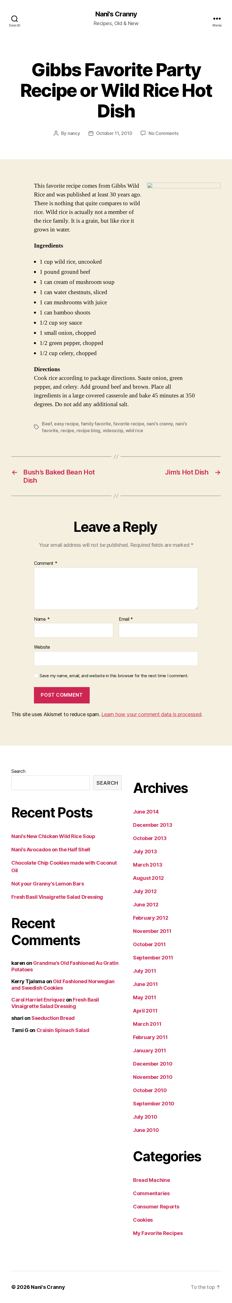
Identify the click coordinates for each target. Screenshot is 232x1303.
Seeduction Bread (53, 1018)
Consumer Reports (156, 1207)
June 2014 (146, 812)
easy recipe (66, 424)
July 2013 (145, 851)
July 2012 (145, 891)
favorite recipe (128, 424)
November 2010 (153, 1077)
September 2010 (153, 1104)
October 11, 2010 (114, 133)
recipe (67, 430)
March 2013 (147, 865)
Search (18, 771)
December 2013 (152, 825)
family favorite (96, 424)
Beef (47, 424)
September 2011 (153, 958)
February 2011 (150, 1037)
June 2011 (145, 984)
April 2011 (145, 1011)
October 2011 (149, 944)
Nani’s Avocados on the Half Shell (50, 849)
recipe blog (88, 430)
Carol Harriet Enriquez (38, 1000)
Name (42, 619)
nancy (74, 133)
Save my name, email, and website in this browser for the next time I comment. (114, 675)
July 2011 (144, 971)
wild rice (134, 430)
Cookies (143, 1220)
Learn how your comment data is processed (151, 714)
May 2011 (144, 997)
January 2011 (149, 1050)
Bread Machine (151, 1180)
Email (126, 619)
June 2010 (146, 1130)
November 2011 (152, 931)
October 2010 (150, 1090)
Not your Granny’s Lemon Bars (47, 884)
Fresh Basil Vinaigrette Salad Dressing (57, 897)
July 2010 (145, 1117)
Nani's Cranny (116, 14)
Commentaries (151, 1193)
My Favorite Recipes (158, 1233)
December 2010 (153, 1064)
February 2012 (150, 918)
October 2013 (150, 838)
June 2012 (145, 905)
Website (42, 647)
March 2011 (147, 1024)
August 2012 (148, 878)
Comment (45, 563)
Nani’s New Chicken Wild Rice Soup (53, 836)
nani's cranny (160, 424)
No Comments (163, 133)
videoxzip (113, 430)
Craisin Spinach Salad (62, 1030)
